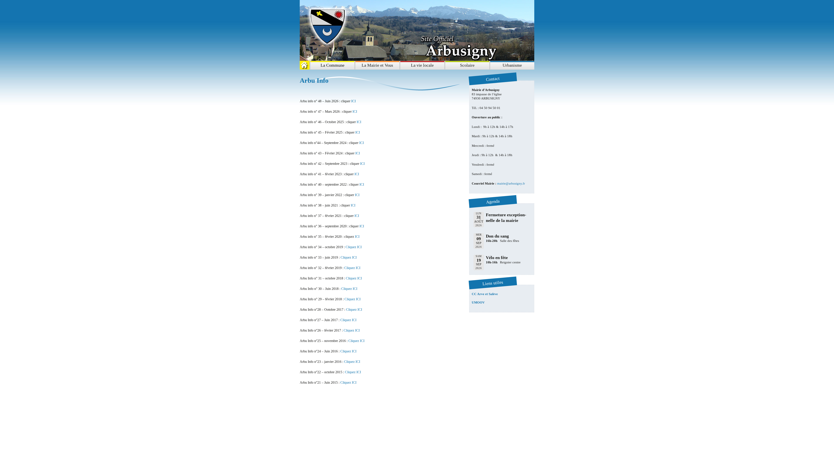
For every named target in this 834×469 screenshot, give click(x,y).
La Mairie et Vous (377, 65)
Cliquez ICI (353, 247)
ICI (353, 101)
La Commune (332, 65)
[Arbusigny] (417, 30)
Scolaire (467, 65)
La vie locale (422, 65)
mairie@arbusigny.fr (511, 183)
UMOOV (478, 302)
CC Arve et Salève (485, 294)
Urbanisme (512, 65)
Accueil (305, 65)
